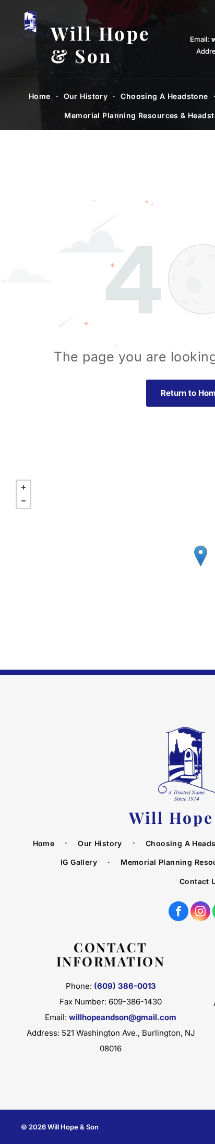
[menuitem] (40, 96)
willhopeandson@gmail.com (122, 1017)
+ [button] (23, 487)
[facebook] (178, 912)
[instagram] (200, 912)
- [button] (23, 501)
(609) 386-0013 (125, 986)
